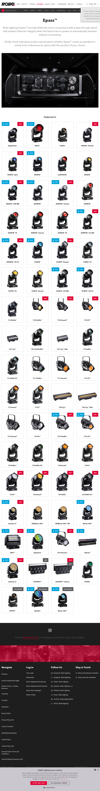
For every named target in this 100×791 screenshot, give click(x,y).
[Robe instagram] (50, 630)
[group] (13, 681)
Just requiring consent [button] (59, 783)
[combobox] (95, 770)
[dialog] (50, 779)
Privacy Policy (63, 779)
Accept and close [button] (39, 783)
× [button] (98, 769)
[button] (50, 787)
